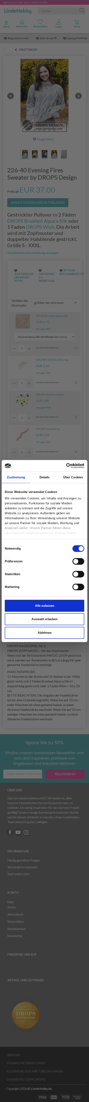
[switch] (78, 561)
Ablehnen (45, 632)
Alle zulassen (44, 605)
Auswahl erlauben (44, 619)
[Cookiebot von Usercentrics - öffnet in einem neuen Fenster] (66, 465)
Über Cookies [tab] (73, 477)
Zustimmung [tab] (16, 477)
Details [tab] (45, 477)
